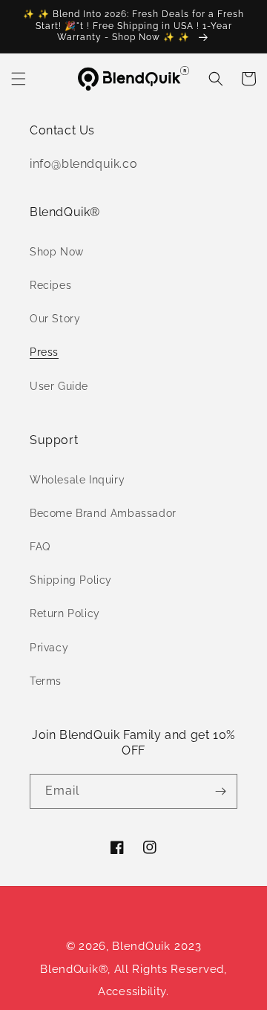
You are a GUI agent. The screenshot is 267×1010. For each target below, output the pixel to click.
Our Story (55, 319)
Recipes (50, 285)
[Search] (216, 78)
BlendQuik (141, 946)
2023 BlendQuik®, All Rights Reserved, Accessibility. (133, 968)
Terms (46, 681)
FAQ (40, 547)
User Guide (59, 386)
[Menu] (18, 78)
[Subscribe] (220, 791)
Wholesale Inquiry (77, 480)
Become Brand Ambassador (103, 513)
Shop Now (57, 252)
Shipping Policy (71, 580)
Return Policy (65, 613)
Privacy (49, 648)
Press (44, 352)
